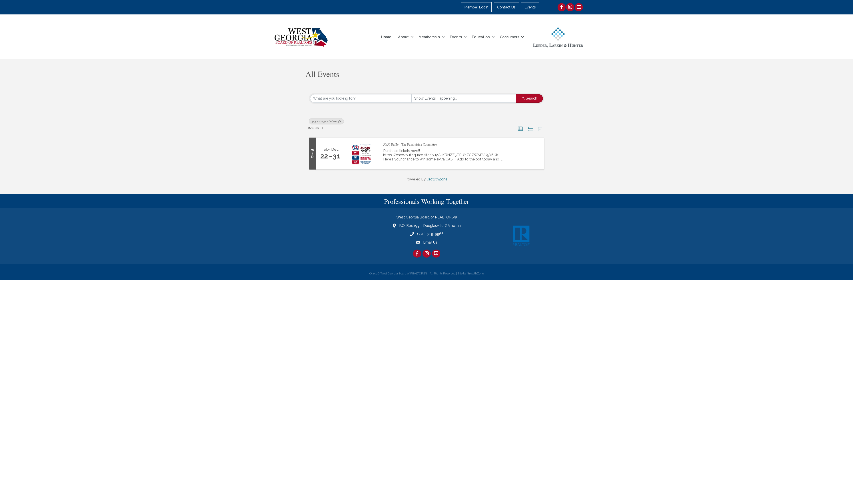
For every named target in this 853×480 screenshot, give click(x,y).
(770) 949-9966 (430, 234)
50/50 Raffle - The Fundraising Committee (410, 144)
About (403, 37)
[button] (520, 128)
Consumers (509, 37)
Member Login (476, 7)
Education (481, 37)
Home (386, 37)
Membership (429, 37)
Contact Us (506, 7)
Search (531, 98)
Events (530, 7)
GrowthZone (436, 179)
